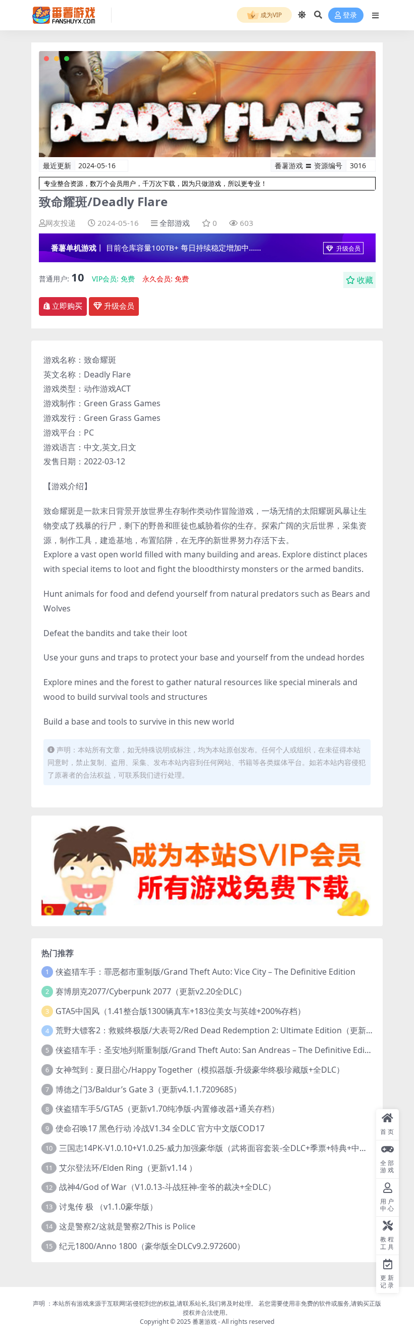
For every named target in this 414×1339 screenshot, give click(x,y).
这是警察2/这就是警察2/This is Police (127, 1226)
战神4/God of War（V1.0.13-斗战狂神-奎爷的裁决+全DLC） (167, 1186)
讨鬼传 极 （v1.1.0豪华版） (108, 1206)
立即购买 (67, 306)
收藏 (365, 279)
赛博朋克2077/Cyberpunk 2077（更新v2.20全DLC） (151, 991)
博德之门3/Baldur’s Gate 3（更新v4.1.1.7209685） (148, 1089)
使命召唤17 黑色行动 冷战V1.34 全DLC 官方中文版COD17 (160, 1128)
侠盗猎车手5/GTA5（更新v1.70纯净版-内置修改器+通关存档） (167, 1108)
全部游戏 (175, 223)
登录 (350, 15)
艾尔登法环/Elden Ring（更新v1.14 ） (128, 1167)
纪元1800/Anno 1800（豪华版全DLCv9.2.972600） (152, 1246)
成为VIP (270, 15)
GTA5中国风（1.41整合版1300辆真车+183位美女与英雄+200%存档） (180, 1011)
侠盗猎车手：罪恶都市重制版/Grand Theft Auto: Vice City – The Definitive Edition (205, 971)
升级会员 (347, 248)
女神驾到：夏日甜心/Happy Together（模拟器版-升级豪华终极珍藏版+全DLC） (200, 1069)
